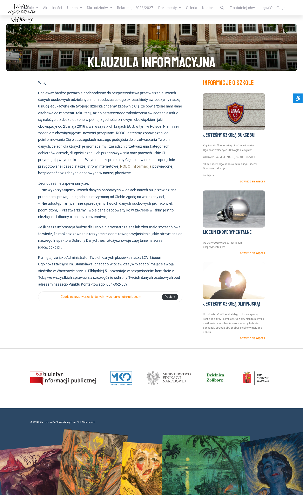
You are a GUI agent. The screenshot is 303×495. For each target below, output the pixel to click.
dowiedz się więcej (252, 181)
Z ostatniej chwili (243, 8)
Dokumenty (167, 8)
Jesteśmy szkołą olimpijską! (231, 304)
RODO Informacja (136, 166)
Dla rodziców (97, 8)
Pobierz (170, 297)
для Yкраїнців (273, 8)
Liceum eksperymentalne (227, 232)
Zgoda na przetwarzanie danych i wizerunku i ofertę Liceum (101, 297)
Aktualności (52, 8)
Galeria (191, 8)
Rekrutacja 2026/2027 (135, 8)
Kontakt (208, 8)
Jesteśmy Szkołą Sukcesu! (229, 135)
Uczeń (72, 8)
